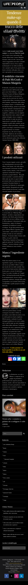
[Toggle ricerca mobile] (21, 7)
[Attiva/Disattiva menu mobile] (25, 7)
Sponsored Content (7, 492)
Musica (4, 474)
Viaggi (4, 500)
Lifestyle (5, 463)
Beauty (4, 364)
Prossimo (21, 30)
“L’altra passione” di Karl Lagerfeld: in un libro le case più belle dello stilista (13, 350)
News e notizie (6, 478)
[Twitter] (19, 359)
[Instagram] (10, 359)
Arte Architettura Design (8, 444)
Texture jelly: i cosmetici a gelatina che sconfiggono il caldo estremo (13, 421)
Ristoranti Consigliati (9, 459)
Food (4, 455)
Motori (4, 470)
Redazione (6, 370)
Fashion (5, 452)
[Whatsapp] (23, 359)
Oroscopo (5, 485)
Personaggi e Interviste (8, 489)
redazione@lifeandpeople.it (15, 563)
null (4, 481)
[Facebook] (15, 359)
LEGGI (17, 572)
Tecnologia (5, 496)
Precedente (14, 30)
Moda (4, 466)
